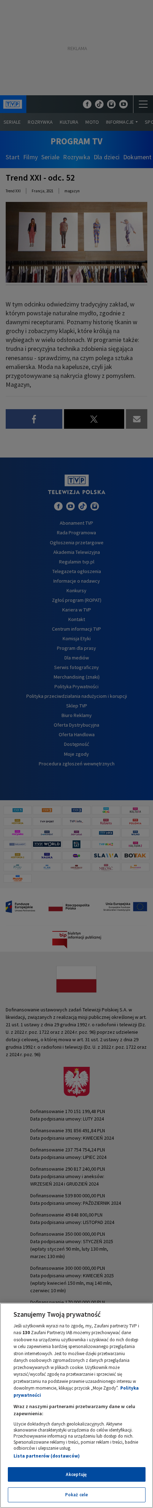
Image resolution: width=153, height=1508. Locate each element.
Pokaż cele (76, 1495)
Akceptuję (76, 1474)
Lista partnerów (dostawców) (47, 1456)
